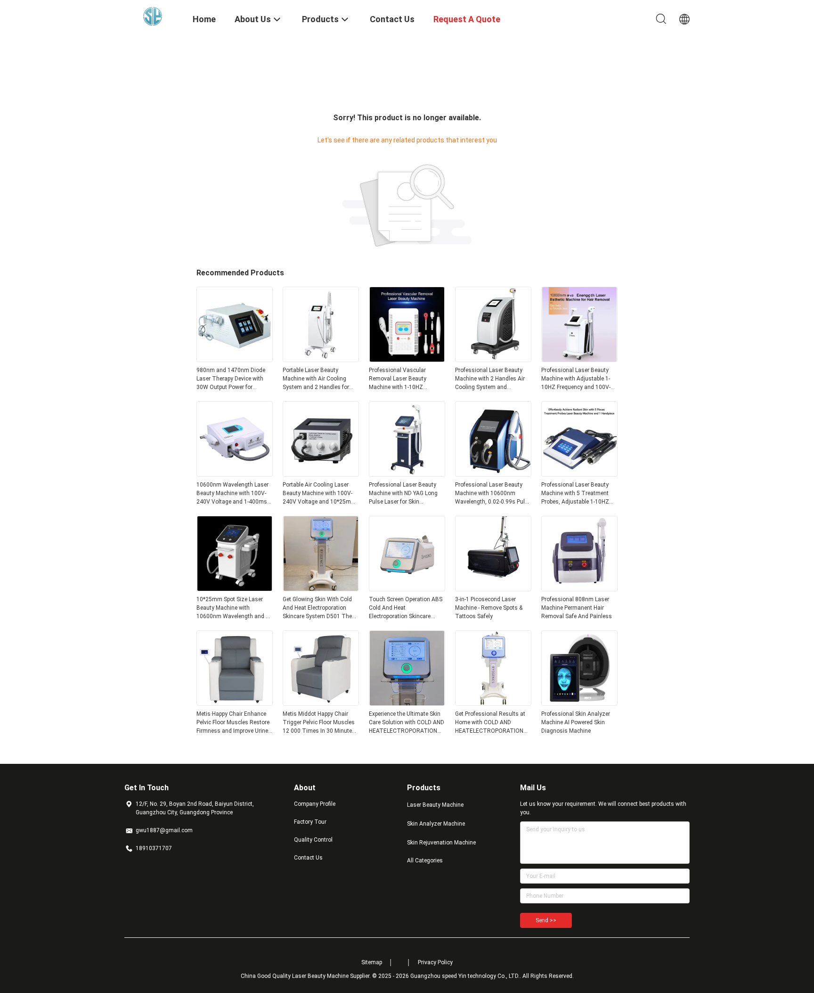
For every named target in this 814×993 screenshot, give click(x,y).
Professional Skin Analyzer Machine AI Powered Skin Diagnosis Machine (575, 722)
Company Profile (314, 804)
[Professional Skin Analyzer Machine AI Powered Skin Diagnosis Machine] (579, 703)
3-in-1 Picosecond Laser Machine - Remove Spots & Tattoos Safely (488, 608)
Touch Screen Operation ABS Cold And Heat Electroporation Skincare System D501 (405, 608)
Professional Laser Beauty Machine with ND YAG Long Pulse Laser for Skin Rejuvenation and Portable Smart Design (403, 493)
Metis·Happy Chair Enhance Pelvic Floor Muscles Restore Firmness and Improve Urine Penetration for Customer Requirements (232, 723)
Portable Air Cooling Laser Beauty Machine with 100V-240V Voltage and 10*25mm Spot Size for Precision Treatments (319, 493)
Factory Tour (310, 822)
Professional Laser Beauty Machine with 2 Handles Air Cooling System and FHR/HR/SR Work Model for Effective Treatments (490, 379)
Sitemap (371, 962)
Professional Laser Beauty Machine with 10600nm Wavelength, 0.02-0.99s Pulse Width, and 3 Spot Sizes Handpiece (493, 493)
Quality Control (313, 839)
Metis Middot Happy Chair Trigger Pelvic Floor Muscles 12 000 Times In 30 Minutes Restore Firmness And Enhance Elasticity (319, 723)
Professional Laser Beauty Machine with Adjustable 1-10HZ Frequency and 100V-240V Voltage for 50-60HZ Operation (575, 379)
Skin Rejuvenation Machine (441, 842)
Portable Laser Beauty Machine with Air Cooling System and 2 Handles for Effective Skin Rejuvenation (317, 379)
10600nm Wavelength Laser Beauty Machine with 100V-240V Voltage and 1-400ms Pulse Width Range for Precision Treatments (232, 493)
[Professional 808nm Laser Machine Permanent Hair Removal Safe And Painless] (579, 588)
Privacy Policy (435, 962)
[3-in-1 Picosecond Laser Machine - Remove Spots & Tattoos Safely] (493, 588)
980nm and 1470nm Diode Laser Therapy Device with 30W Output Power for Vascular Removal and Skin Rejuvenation (231, 379)
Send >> (546, 920)
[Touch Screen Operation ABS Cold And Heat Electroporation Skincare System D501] (407, 588)
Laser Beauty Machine (435, 805)
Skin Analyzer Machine (436, 823)
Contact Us (308, 857)
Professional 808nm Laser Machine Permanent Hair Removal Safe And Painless (576, 608)
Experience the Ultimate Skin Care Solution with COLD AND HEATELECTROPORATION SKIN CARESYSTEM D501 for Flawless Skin (406, 723)
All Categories (425, 860)
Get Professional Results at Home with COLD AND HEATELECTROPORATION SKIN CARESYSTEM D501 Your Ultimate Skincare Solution (490, 723)
